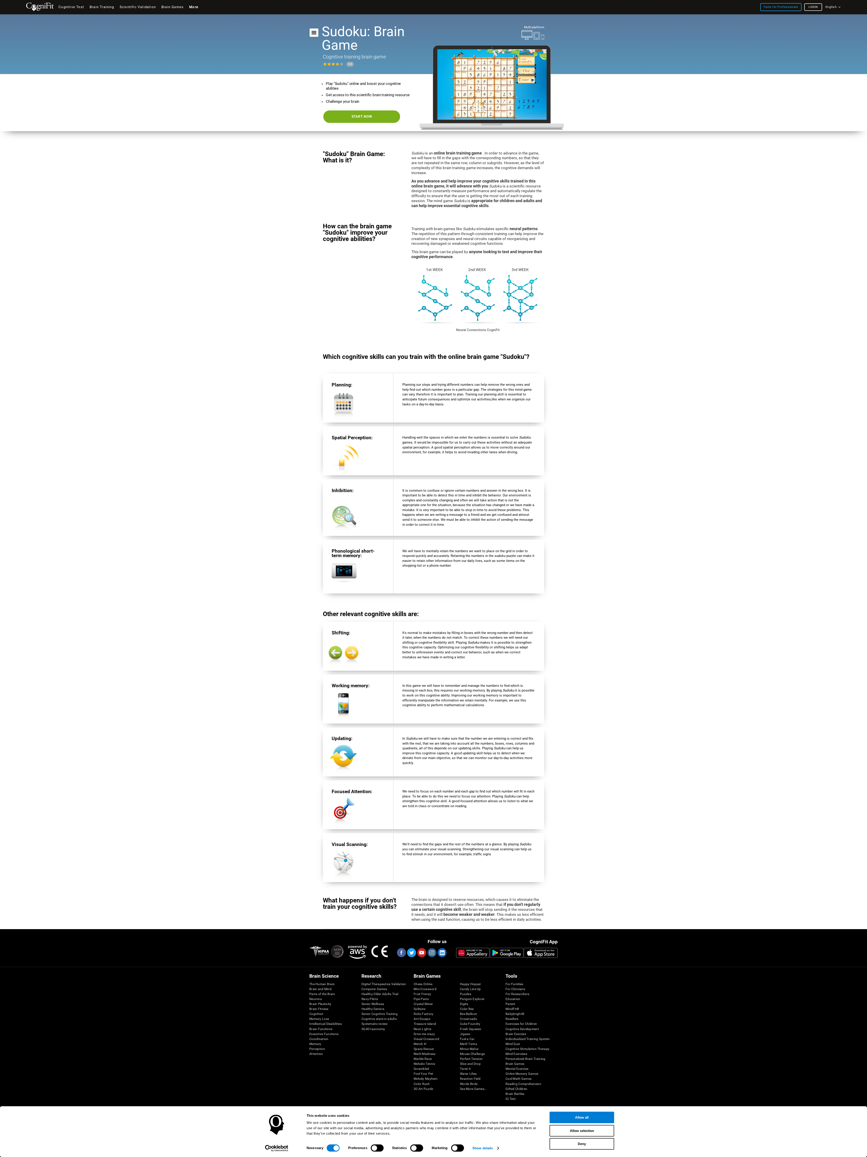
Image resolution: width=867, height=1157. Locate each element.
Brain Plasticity (320, 1004)
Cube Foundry (470, 1024)
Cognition (316, 1014)
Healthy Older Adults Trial (379, 994)
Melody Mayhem (426, 1078)
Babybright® (515, 1014)
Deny (582, 1144)
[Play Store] (506, 953)
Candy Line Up (470, 989)
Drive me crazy (424, 1034)
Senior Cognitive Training (379, 1014)
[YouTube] (421, 952)
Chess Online (423, 984)
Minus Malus (469, 1049)
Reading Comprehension (523, 1084)
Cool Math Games (518, 1078)
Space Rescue (424, 1049)
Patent (510, 1004)
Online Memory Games (522, 1073)
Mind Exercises (516, 1054)
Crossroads (468, 1019)
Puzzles (465, 994)
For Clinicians (515, 989)
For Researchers (517, 994)
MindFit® (512, 1009)
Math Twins (468, 1044)
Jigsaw (465, 1034)
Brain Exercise (516, 1034)
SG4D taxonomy (373, 1029)
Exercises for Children (521, 1024)
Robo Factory (423, 1014)
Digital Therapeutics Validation (383, 984)
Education (513, 999)
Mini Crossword (425, 989)
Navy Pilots (369, 999)
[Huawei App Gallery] (472, 953)
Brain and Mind (320, 989)
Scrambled (421, 1069)
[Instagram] (431, 952)
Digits (464, 1004)
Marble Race (423, 1059)
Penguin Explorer (472, 999)
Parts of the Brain (322, 994)
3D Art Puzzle (423, 1089)
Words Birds (469, 1084)
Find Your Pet (423, 1073)
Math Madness (424, 1054)
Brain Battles (515, 1094)
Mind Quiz (513, 1044)
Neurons (315, 999)
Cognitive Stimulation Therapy (527, 1049)
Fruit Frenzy (422, 994)
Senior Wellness (372, 1004)
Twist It (465, 1069)
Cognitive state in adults (379, 1019)
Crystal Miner (423, 1004)
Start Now (362, 117)
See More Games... (473, 1089)
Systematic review (374, 1024)
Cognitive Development (522, 1029)
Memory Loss (319, 1019)
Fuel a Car (467, 1039)
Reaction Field (470, 1078)
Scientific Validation (138, 7)
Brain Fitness (319, 1009)
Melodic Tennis (424, 1064)
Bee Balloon (468, 1014)
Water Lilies (468, 1073)
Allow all (582, 1117)
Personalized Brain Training (525, 1059)
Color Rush (422, 1084)
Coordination (318, 1039)
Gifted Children (516, 1089)
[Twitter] (411, 952)
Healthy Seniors (372, 1009)
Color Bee (467, 1009)
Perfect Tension (471, 1059)
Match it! (420, 1044)
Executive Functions (323, 1034)
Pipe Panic (421, 999)
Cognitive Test (71, 7)
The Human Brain (322, 984)
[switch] (377, 1148)
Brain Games (515, 1064)
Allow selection (582, 1131)
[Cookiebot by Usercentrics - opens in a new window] (276, 1148)
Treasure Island (425, 1024)
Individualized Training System (528, 1039)
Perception (317, 1049)
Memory (315, 1044)
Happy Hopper (470, 984)
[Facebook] (401, 952)
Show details (482, 1148)
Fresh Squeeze (470, 1029)
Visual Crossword (426, 1039)
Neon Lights (422, 1029)
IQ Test (511, 1099)
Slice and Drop (470, 1064)
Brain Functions (320, 1029)
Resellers (512, 1019)
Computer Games (374, 989)
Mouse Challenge (472, 1054)
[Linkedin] (442, 952)
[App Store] (541, 953)
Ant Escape (422, 1019)
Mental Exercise (517, 1069)
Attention (316, 1054)
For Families (514, 984)
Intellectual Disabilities (325, 1024)
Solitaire (420, 1009)
